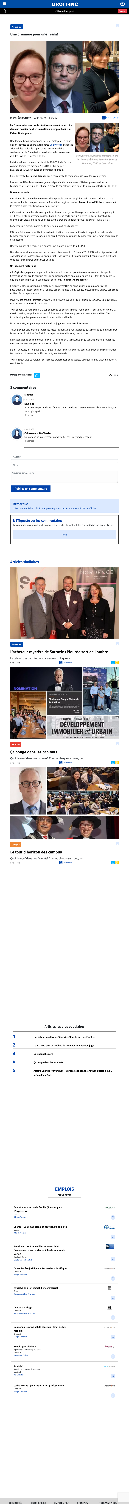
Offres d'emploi (64, 11)
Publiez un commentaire (30, 488)
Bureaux (16, 744)
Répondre (29, 415)
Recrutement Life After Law (24, 1293)
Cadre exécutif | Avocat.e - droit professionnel (39, 1385)
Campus (16, 844)
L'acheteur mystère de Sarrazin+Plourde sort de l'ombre (64, 1037)
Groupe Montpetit (20, 1274)
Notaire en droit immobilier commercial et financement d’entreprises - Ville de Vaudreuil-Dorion (39, 1250)
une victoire (56, 145)
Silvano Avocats (20, 1217)
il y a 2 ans (29, 399)
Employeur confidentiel (23, 1259)
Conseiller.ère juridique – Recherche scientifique (40, 1268)
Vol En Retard (19, 1374)
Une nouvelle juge (43, 1054)
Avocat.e (18, 1366)
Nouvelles (16, 26)
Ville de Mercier (20, 1232)
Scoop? (122, 11)
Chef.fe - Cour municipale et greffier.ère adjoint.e (40, 1227)
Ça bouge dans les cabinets (48, 1062)
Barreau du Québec (21, 1355)
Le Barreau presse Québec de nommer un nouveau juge (64, 1045)
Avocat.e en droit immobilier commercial (36, 1288)
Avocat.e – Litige (23, 1307)
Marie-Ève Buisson (20, 117)
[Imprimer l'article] (117, 662)
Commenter (67, 662)
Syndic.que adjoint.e (25, 1346)
